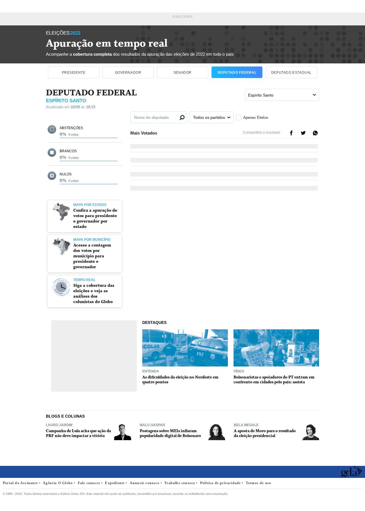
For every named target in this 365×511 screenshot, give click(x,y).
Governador (128, 73)
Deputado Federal (237, 73)
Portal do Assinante (20, 483)
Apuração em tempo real (107, 44)
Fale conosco (89, 483)
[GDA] (351, 475)
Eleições (63, 33)
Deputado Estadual (291, 73)
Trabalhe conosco (179, 483)
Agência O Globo (58, 483)
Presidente (74, 73)
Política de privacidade (220, 483)
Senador (182, 73)
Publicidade (182, 16)
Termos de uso (258, 483)
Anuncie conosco (144, 483)
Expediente (115, 483)
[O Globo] (18, 472)
